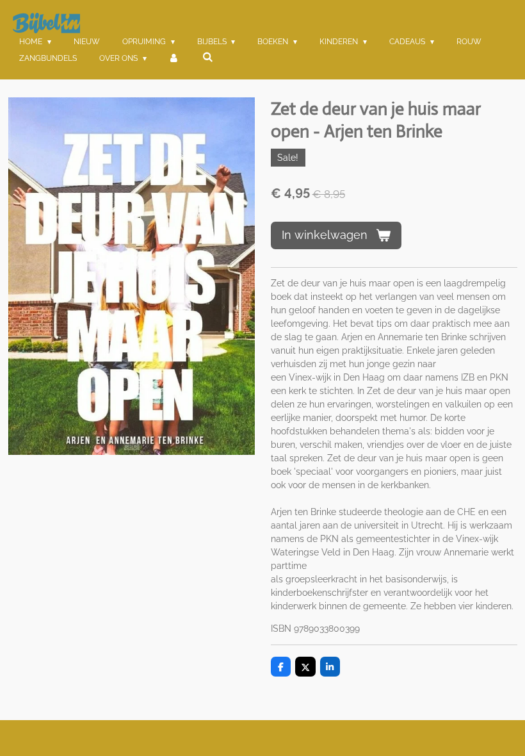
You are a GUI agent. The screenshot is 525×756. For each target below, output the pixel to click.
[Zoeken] (208, 57)
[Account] (174, 58)
